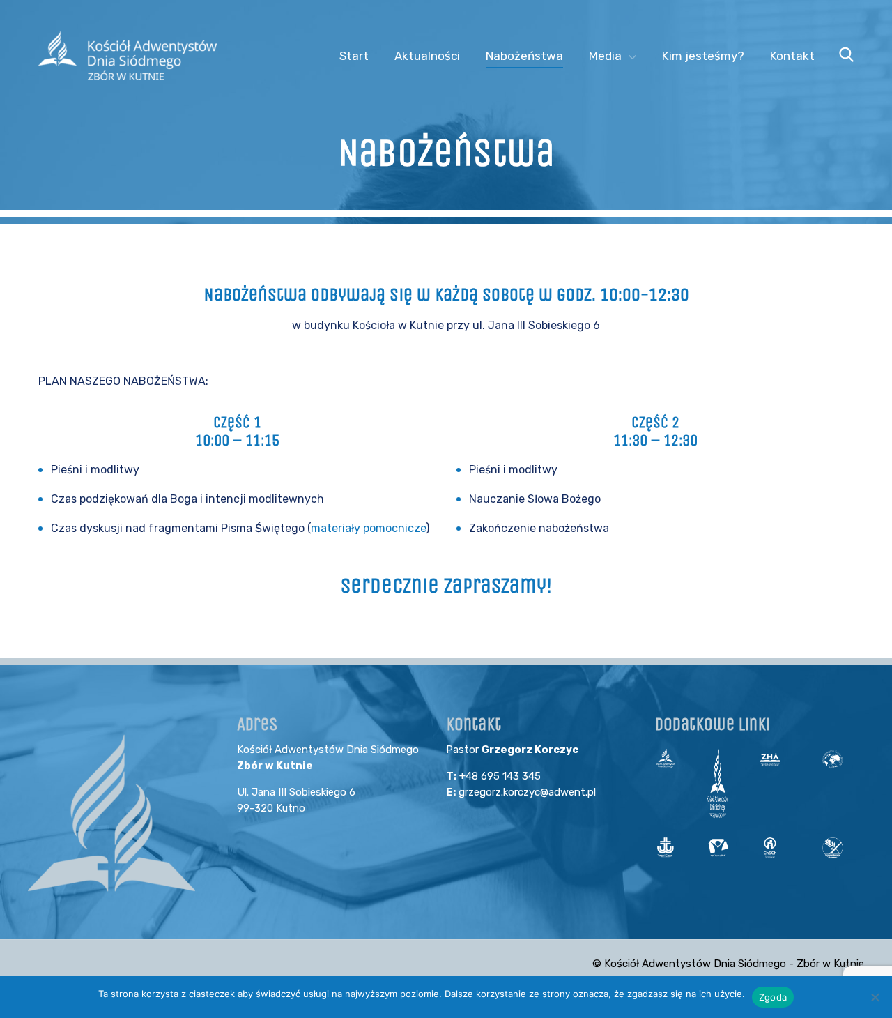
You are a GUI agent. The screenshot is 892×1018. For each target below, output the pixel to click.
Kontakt (792, 56)
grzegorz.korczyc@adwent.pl (527, 792)
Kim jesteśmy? (703, 56)
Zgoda (773, 997)
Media (605, 56)
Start (354, 56)
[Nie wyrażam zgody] (875, 997)
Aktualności (427, 56)
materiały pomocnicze (368, 528)
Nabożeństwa (524, 56)
